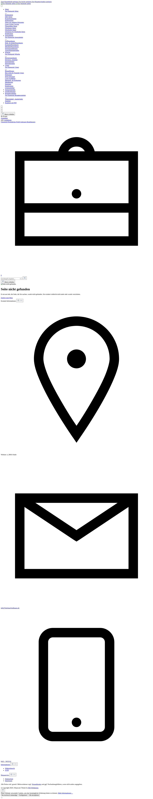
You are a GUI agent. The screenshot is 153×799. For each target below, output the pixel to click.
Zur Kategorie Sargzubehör (14, 37)
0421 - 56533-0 (6, 761)
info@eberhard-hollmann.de (10, 608)
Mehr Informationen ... (65, 793)
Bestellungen (31, 122)
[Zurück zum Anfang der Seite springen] (3, 790)
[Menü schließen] (6, 13)
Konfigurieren (23, 795)
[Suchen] (1, 109)
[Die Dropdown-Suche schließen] (25, 278)
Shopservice (5, 775)
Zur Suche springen (25, 2)
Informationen (6, 765)
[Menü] (1, 6)
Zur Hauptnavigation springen (42, 2)
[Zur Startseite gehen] (16, 3)
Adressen (23, 122)
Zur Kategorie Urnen (12, 67)
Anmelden (4, 118)
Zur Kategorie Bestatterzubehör (15, 95)
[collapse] (19, 300)
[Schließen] (1, 797)
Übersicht (4, 122)
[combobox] (10, 279)
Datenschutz (9, 779)
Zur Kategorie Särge (11, 11)
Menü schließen (9, 114)
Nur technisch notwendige (9, 795)
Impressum (8, 781)
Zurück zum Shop (7, 298)
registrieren (7, 120)
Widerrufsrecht (10, 768)
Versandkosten (36, 784)
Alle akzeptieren (34, 795)
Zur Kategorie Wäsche (12, 54)
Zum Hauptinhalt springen (10, 2)
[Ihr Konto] (1, 111)
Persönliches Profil (14, 122)
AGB (7, 770)
